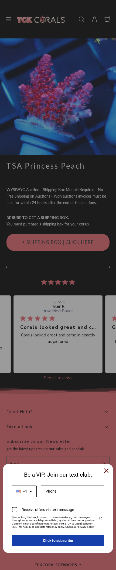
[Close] (106, 470)
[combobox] (24, 491)
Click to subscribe (58, 540)
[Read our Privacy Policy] (101, 518)
